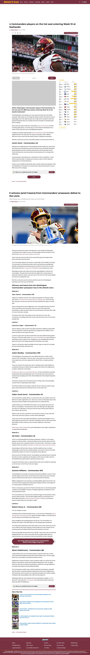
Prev (16, 78)
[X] (82, 1)
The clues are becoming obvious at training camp (32, 299)
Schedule (31, 2)
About (13, 643)
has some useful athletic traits (39, 337)
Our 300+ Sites (60, 643)
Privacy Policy (47, 645)
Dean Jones (14, 30)
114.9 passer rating (31, 580)
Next (52, 78)
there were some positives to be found (29, 254)
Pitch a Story (29, 645)
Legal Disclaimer (16, 647)
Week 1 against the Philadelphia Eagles (31, 268)
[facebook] (79, 1)
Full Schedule (63, 127)
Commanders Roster (21, 181)
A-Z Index (46, 647)
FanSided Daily (16, 645)
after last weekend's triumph (38, 132)
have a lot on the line (43, 125)
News (21, 2)
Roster (43, 2)
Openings (28, 643)
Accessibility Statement (32, 647)
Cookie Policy (74, 645)
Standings (37, 2)
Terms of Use (60, 645)
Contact (46, 643)
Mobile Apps (74, 643)
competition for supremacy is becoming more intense (41, 445)
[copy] (20, 33)
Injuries (48, 2)
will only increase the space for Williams (35, 498)
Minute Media (10, 651)
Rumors (26, 2)
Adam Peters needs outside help (20, 427)
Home (13, 181)
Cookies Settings (61, 647)
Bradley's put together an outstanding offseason (24, 372)
